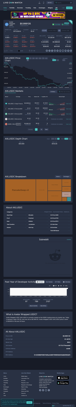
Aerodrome (19, 119)
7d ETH (23, 44)
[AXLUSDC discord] (62, 51)
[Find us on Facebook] (48, 390)
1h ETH (7, 44)
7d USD (23, 35)
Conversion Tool (25, 378)
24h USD (16, 35)
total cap (68, 35)
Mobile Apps (24, 376)
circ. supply (42, 35)
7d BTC (23, 40)
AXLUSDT (11, 114)
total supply (50, 35)
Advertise (23, 389)
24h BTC (16, 40)
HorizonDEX (19, 108)
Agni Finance (19, 103)
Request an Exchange (26, 384)
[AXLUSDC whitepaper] (46, 51)
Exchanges (66, 176)
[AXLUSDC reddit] (54, 51)
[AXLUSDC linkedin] (70, 51)
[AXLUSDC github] (65, 51)
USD (50, 2)
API (4, 393)
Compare (5, 391)
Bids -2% (58, 44)
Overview (5, 380)
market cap (8, 29)
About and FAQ (25, 391)
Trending (5, 382)
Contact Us (24, 395)
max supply (59, 35)
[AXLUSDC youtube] (60, 51)
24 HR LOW (57, 40)
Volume (58, 176)
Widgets (5, 389)
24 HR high (68, 40)
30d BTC (32, 40)
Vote (4, 384)
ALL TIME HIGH (34, 29)
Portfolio (5, 378)
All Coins (23, 380)
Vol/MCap (25, 29)
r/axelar (69, 239)
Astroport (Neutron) (18, 124)
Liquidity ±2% (45, 44)
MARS (9, 124)
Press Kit (23, 393)
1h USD (7, 35)
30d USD (32, 35)
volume (16, 29)
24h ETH (16, 44)
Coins (4, 376)
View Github (43, 305)
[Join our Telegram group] (40, 390)
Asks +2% (68, 44)
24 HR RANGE (45, 40)
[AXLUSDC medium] (68, 51)
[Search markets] (59, 91)
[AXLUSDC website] (49, 51)
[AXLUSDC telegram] (57, 51)
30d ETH (32, 44)
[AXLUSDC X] (52, 51)
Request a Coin (25, 382)
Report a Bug (24, 387)
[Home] (47, 376)
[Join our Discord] (46, 390)
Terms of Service (47, 403)
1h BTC (7, 40)
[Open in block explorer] (31, 51)
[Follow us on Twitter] (43, 390)
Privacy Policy (55, 403)
